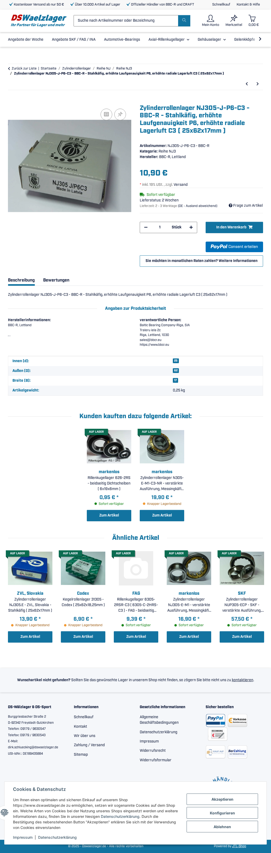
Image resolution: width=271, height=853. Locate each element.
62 (176, 370)
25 (176, 361)
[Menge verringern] (146, 227)
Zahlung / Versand (89, 745)
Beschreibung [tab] (21, 280)
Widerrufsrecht (153, 750)
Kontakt (80, 726)
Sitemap (81, 754)
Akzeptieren (222, 799)
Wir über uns (84, 736)
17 (175, 380)
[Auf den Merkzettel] (120, 114)
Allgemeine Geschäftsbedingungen (159, 720)
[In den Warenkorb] (12, 101)
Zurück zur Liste (24, 68)
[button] (210, 21)
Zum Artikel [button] (109, 515)
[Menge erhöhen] (191, 227)
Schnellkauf (221, 4)
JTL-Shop (239, 846)
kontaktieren (242, 680)
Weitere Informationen (238, 261)
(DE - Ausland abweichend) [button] (197, 206)
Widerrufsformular (155, 760)
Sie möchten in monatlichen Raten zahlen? (202, 261)
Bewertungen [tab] (56, 280)
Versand (181, 184)
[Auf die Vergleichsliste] (106, 114)
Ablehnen (222, 826)
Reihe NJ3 (167, 151)
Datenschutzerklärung (120, 816)
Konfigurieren (222, 813)
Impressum (23, 837)
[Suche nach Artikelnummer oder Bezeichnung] (184, 20)
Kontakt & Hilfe (248, 4)
